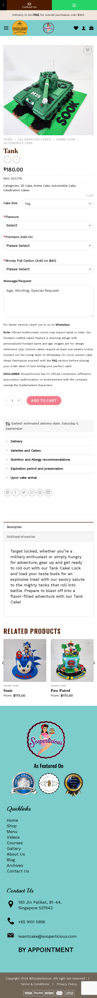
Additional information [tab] (21, 536)
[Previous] (3, 672)
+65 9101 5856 (31, 921)
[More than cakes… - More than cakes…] (48, 28)
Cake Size (10, 203)
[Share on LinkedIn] (48, 492)
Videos (13, 837)
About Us (16, 854)
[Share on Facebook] (15, 492)
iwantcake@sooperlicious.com (47, 936)
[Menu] (6, 27)
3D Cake (26, 185)
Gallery (14, 848)
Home (8, 139)
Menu (12, 831)
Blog (11, 859)
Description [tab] (14, 527)
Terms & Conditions (34, 984)
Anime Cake (65, 139)
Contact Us (18, 871)
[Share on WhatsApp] (7, 492)
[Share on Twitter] (24, 492)
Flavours (11, 217)
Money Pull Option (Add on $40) (29, 260)
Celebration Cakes (34, 139)
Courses (15, 842)
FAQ (54, 360)
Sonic (8, 690)
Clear (90, 195)
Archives (15, 865)
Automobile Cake (18, 143)
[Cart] (91, 28)
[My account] (83, 28)
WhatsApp (62, 324)
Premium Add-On (18, 237)
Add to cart (44, 400)
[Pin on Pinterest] (40, 492)
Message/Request (17, 281)
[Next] (94, 672)
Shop (12, 825)
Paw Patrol (60, 690)
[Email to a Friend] (32, 492)
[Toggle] (6, 441)
